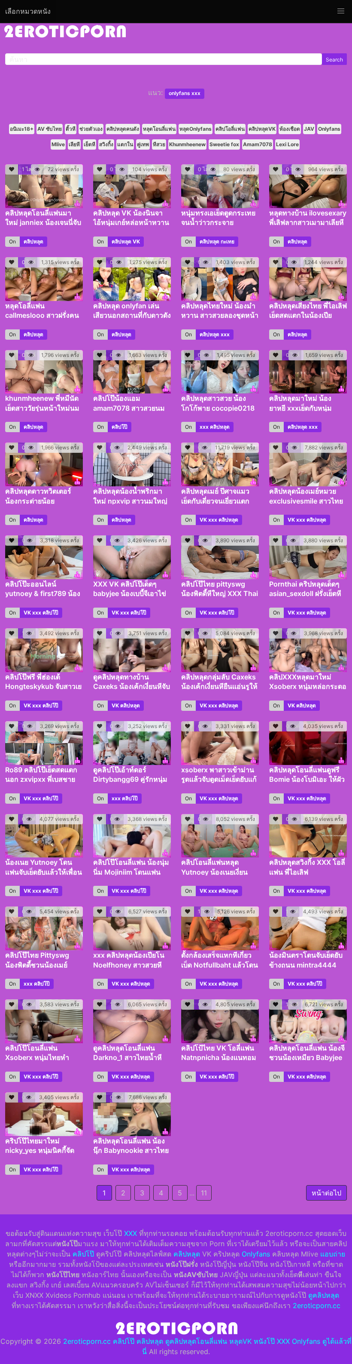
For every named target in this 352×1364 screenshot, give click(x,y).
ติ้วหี (71, 129)
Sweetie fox (224, 144)
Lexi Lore (287, 144)
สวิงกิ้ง (106, 144)
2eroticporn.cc (316, 1305)
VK (136, 241)
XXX (130, 1233)
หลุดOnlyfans (195, 129)
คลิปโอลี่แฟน (230, 129)
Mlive (58, 144)
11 (204, 1193)
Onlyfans (329, 129)
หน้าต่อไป (326, 1193)
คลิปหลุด (33, 241)
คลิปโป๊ (119, 427)
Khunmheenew (187, 144)
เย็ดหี (89, 144)
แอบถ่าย (332, 1254)
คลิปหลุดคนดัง (122, 129)
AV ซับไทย (49, 129)
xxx (225, 334)
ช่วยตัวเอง (91, 129)
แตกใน (125, 144)
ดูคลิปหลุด (323, 1295)
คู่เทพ (143, 144)
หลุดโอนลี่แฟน (159, 129)
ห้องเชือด (289, 129)
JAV (309, 129)
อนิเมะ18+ (21, 129)
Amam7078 (257, 144)
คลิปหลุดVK (262, 129)
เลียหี (74, 144)
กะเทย (227, 241)
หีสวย (159, 144)
